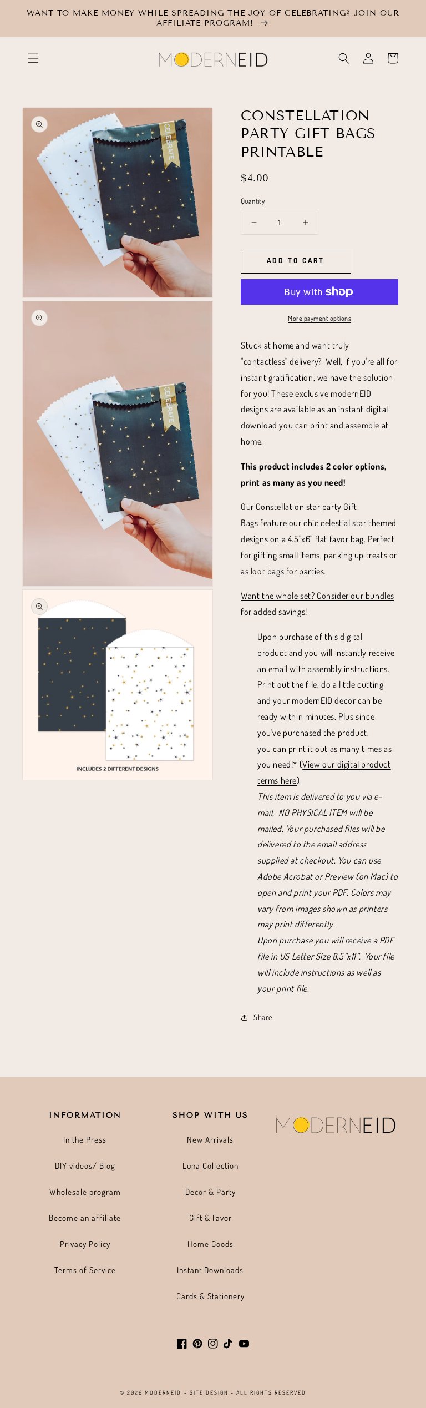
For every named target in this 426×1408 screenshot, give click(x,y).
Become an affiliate (85, 1218)
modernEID (163, 1392)
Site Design (209, 1392)
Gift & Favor (210, 1218)
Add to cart (295, 260)
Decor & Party (210, 1192)
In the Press (84, 1139)
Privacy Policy (85, 1244)
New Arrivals (210, 1139)
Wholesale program (85, 1192)
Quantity (253, 200)
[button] (33, 58)
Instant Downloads (210, 1270)
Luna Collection (210, 1165)
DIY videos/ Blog (85, 1165)
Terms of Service (85, 1270)
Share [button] (262, 1017)
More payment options (319, 318)
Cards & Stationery (210, 1296)
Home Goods (210, 1244)
